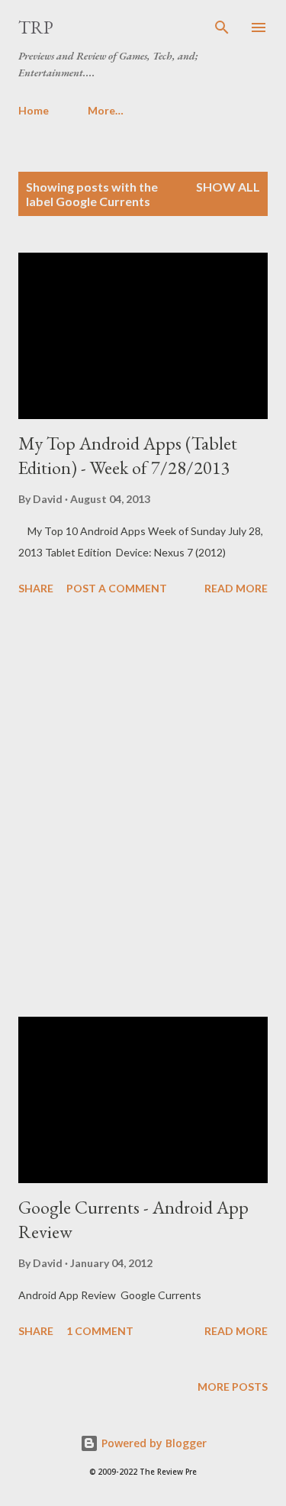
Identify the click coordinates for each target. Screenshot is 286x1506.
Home (33, 110)
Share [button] (35, 588)
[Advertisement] (143, 809)
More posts (233, 1386)
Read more (236, 588)
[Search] (222, 27)
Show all (228, 186)
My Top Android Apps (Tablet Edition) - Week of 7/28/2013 (127, 455)
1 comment (99, 1330)
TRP (35, 27)
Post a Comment (116, 588)
